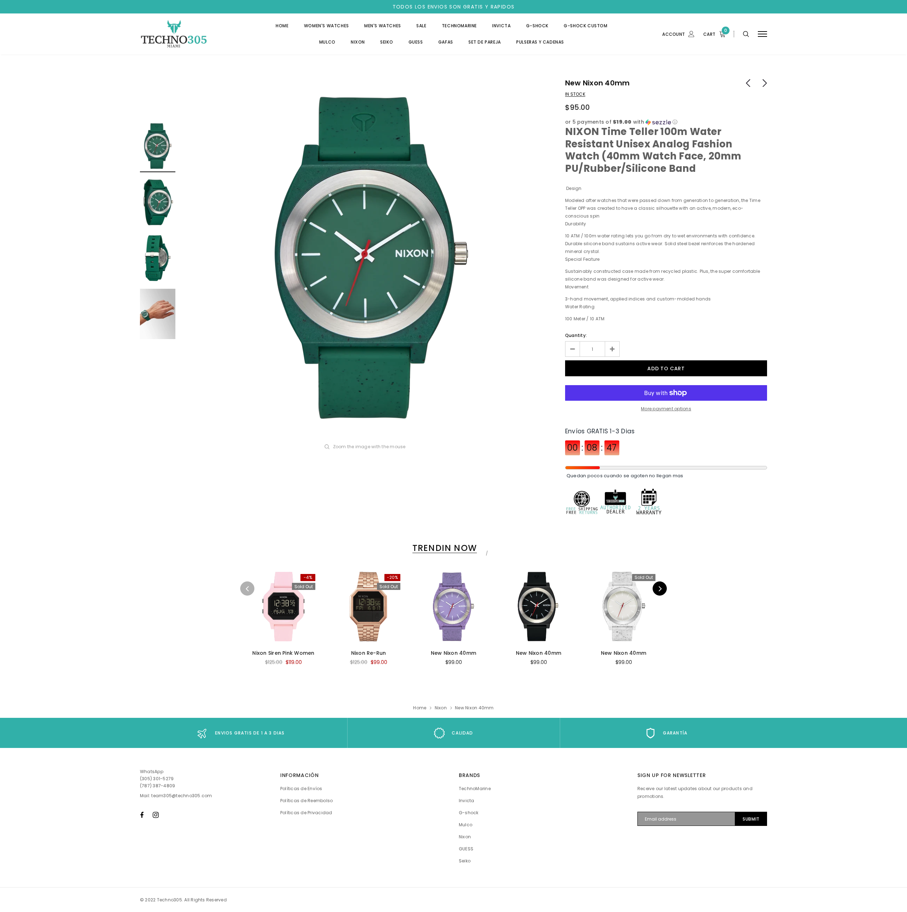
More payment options (666, 409)
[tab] (443, 548)
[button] (666, 122)
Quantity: (576, 335)
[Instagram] (156, 815)
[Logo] (194, 34)
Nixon (441, 708)
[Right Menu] (762, 34)
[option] (370, 258)
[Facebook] (141, 815)
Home (419, 708)
